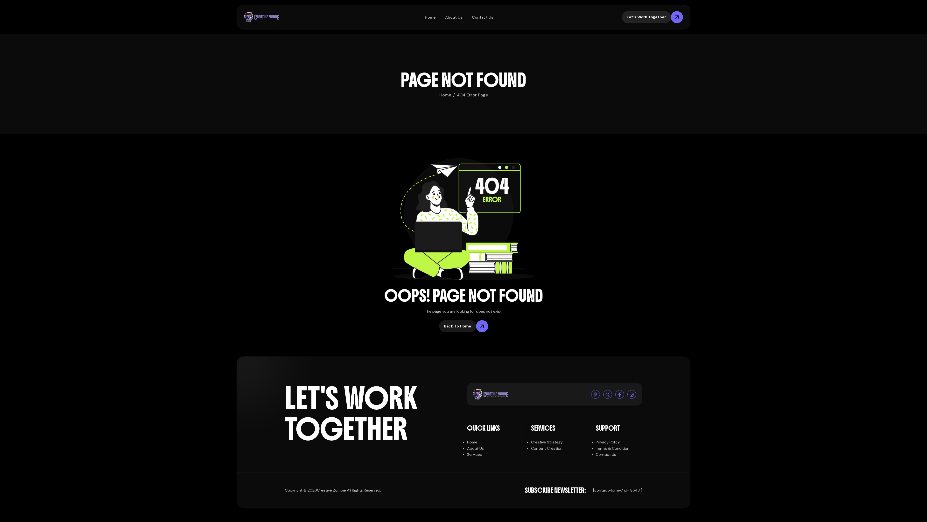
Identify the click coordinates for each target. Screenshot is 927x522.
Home (430, 17)
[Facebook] (619, 394)
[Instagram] (631, 394)
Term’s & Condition (612, 448)
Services (474, 454)
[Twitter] (607, 394)
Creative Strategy (547, 442)
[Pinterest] (595, 394)
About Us (453, 17)
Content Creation (546, 448)
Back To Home (457, 326)
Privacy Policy (608, 442)
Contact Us (482, 17)
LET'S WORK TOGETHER (351, 414)
